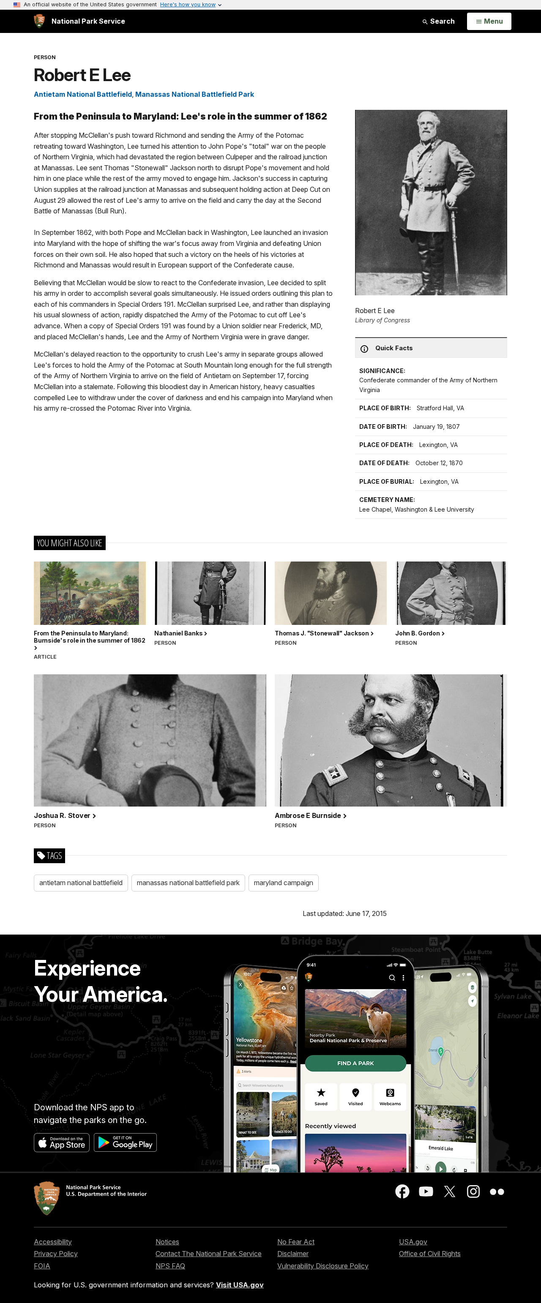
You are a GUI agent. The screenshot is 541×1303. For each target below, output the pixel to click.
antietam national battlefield (81, 882)
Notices (167, 1242)
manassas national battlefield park (188, 882)
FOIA (42, 1266)
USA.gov (413, 1242)
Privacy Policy (56, 1253)
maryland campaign (283, 882)
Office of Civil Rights (430, 1253)
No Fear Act (295, 1242)
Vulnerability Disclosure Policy (323, 1266)
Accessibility (53, 1242)
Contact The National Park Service (209, 1253)
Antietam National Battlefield (83, 94)
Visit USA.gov (240, 1285)
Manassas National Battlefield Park (194, 94)
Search (442, 21)
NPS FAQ (170, 1266)
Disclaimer (293, 1253)
